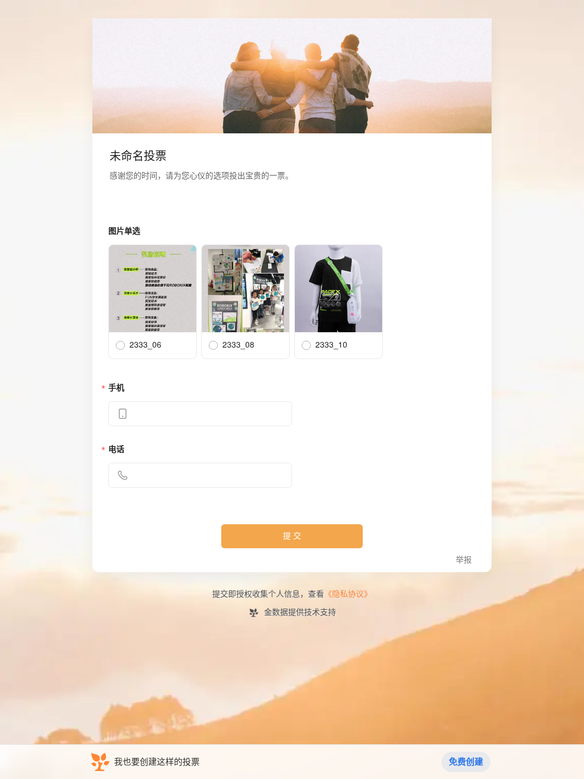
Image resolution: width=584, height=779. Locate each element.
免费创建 (466, 762)
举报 (464, 559)
